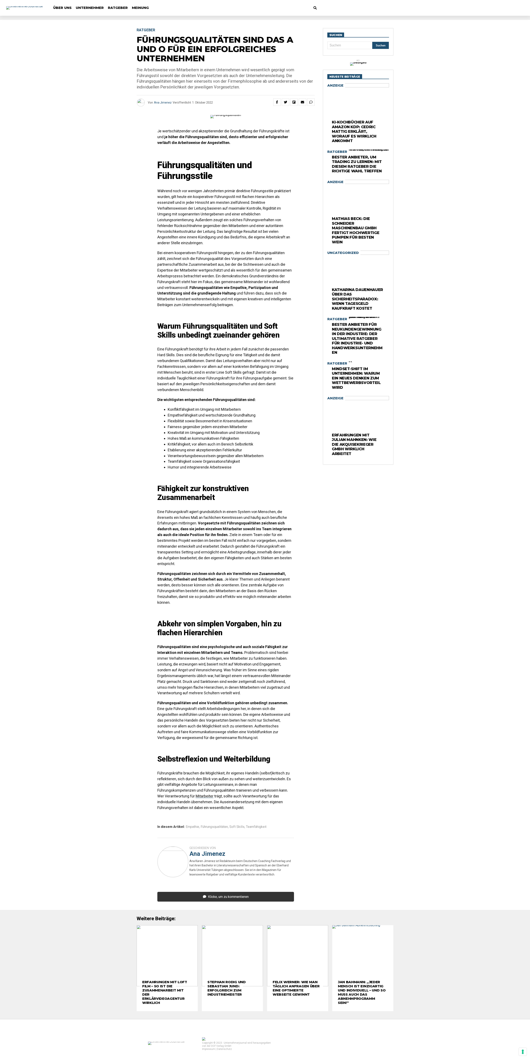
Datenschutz (224, 1049)
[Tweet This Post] (285, 102)
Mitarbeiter (204, 796)
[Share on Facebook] (277, 102)
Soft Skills (237, 826)
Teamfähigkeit (256, 826)
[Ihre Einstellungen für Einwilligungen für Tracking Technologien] (523, 1052)
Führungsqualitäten (214, 826)
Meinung (140, 8)
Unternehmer (90, 8)
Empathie (192, 826)
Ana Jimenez (163, 102)
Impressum (208, 1049)
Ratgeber (118, 8)
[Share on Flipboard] (294, 102)
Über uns (62, 8)
